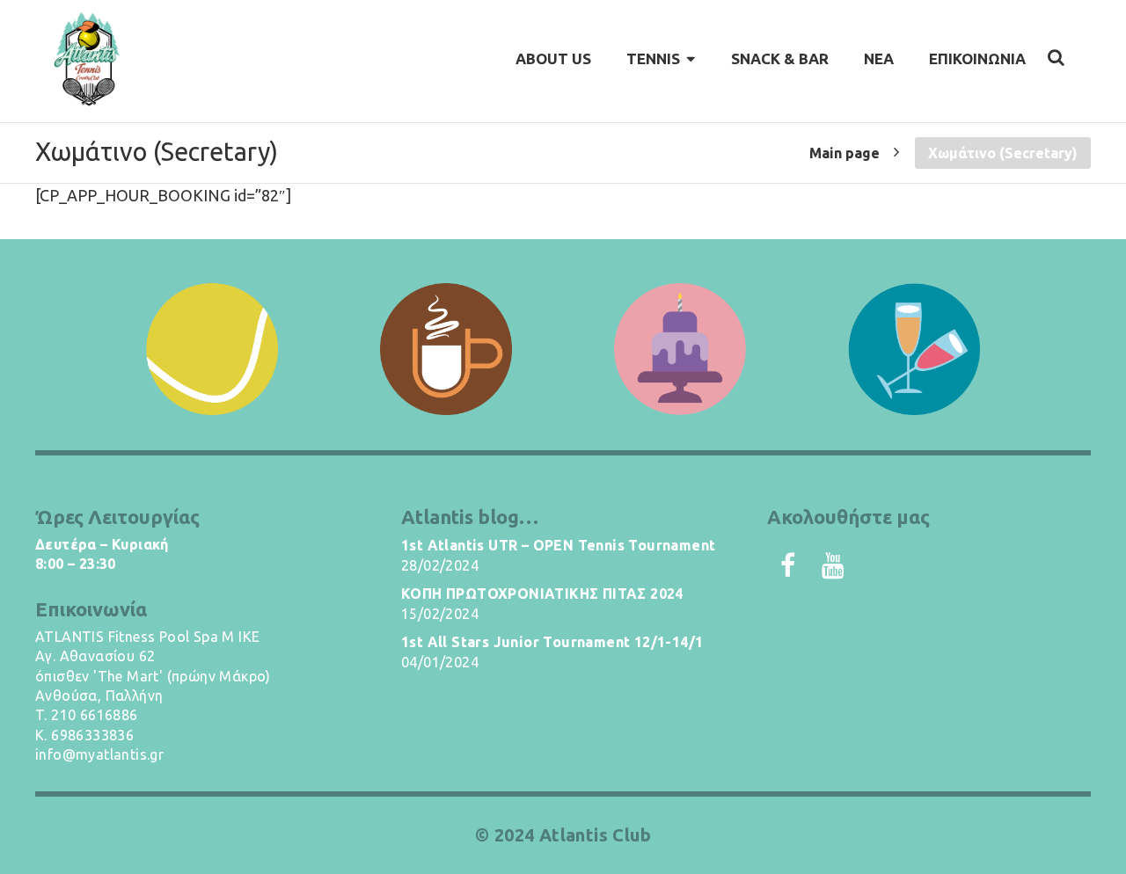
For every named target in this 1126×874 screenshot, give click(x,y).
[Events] (914, 349)
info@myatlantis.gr (99, 754)
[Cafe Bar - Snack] (446, 349)
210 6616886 (94, 715)
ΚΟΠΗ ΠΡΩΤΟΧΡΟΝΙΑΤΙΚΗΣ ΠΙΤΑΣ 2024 (542, 593)
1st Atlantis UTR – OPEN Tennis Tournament (558, 545)
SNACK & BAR (780, 58)
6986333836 (92, 735)
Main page (844, 152)
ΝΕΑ (879, 58)
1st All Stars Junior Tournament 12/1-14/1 (552, 642)
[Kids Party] (680, 349)
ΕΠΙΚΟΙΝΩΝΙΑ (977, 58)
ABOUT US (553, 58)
